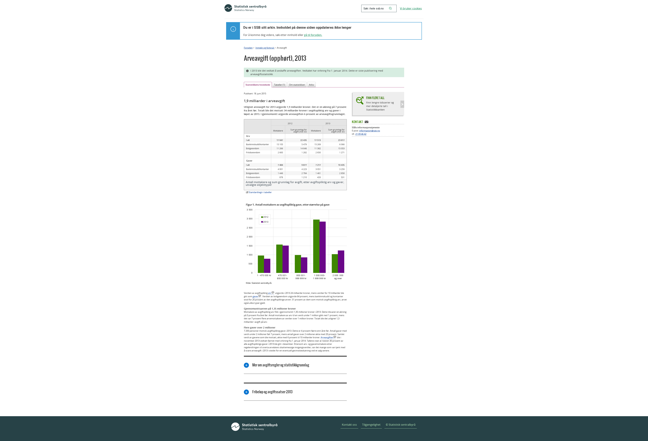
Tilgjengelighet (371, 424)
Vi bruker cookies (411, 8)
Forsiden (248, 47)
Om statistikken (297, 84)
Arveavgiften (327, 337)
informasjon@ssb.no (369, 130)
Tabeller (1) (279, 84)
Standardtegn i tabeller (260, 192)
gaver (255, 296)
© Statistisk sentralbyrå (400, 424)
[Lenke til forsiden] (245, 8)
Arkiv (311, 84)
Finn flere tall (375, 98)
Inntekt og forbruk (265, 47)
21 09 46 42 (360, 134)
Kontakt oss (349, 424)
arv (269, 293)
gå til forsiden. (313, 35)
